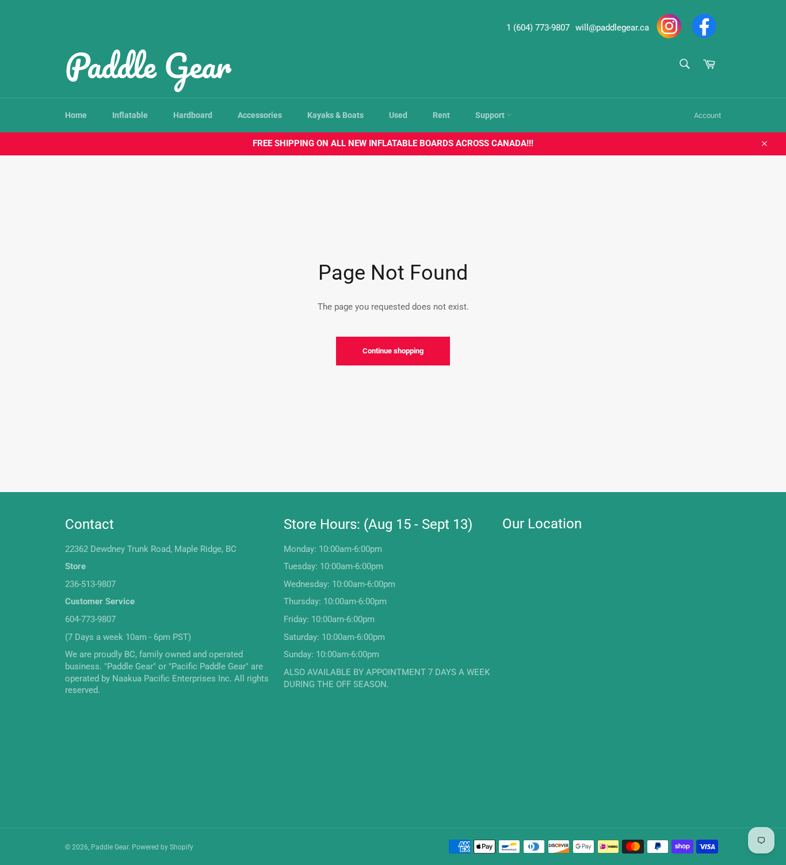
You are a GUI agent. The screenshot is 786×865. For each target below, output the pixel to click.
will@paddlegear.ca (612, 27)
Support (490, 115)
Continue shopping (393, 350)
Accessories (260, 115)
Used (398, 115)
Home (76, 115)
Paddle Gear (148, 65)
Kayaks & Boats (335, 115)
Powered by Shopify (162, 847)
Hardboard (192, 115)
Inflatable (130, 115)
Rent (441, 115)
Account (707, 115)
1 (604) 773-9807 (538, 27)
